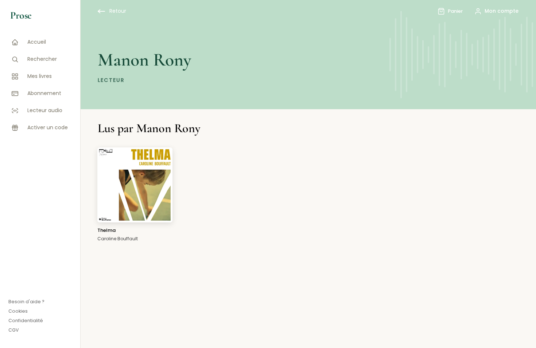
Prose (21, 15)
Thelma (106, 230)
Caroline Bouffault (117, 239)
